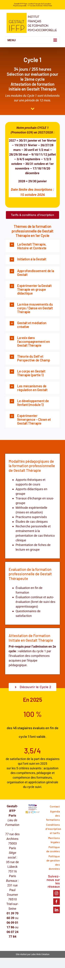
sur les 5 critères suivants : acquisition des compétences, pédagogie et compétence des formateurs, (32, 772)
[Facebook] (56, 901)
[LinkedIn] (56, 910)
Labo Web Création (40, 954)
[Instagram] (56, 893)
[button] (32, 246)
